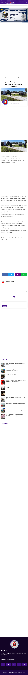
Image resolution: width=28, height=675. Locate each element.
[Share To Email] (18, 274)
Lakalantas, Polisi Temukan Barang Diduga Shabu (15, 403)
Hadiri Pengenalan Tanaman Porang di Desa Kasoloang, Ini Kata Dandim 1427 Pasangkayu (15, 409)
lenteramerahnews (10, 281)
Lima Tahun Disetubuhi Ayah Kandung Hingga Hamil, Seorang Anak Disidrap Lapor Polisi (16, 381)
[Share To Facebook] (5, 274)
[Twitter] (8, 664)
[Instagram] (19, 664)
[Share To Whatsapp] (24, 274)
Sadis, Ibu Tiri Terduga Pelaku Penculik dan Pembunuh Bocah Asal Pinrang (14, 370)
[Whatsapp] (14, 664)
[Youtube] (24, 664)
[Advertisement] (14, 35)
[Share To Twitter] (11, 274)
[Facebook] (3, 664)
